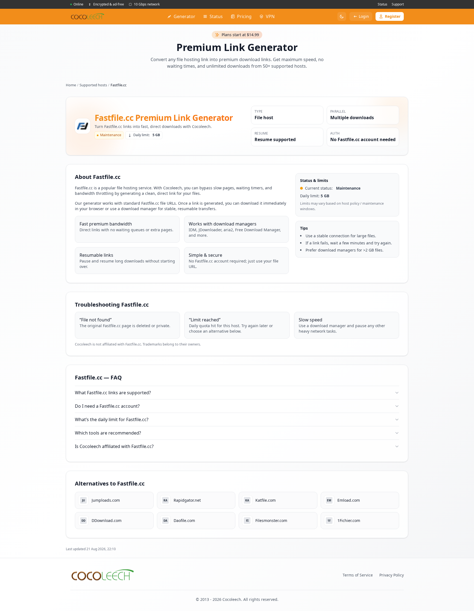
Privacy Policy (391, 575)
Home (71, 84)
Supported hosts (93, 84)
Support (398, 4)
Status (382, 4)
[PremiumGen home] (87, 16)
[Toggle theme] (341, 16)
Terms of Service (358, 575)
